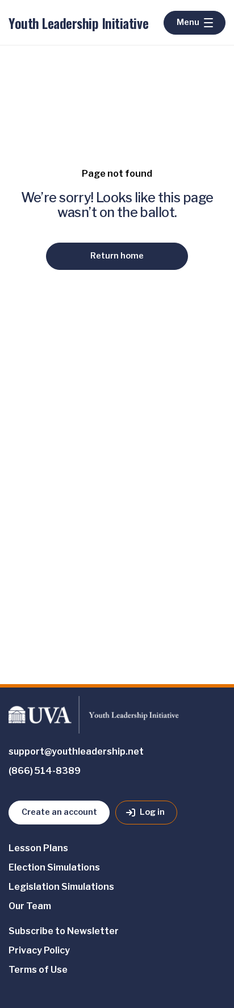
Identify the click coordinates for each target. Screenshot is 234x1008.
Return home (117, 256)
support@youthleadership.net (76, 751)
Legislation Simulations (61, 886)
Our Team (30, 906)
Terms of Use (38, 969)
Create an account (59, 812)
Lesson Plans (38, 848)
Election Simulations (54, 867)
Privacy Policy (39, 950)
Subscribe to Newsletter (64, 931)
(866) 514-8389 (45, 770)
